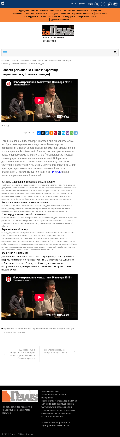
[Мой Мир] (47, 133)
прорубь (70, 328)
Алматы (34, 10)
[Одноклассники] (51, 133)
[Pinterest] (55, 133)
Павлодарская (69, 16)
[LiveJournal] (59, 133)
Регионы (15, 60)
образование (38, 328)
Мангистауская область (51, 16)
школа (22, 332)
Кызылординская (31, 16)
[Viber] (67, 133)
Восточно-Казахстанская (23, 13)
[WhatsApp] (71, 133)
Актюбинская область (31, 60)
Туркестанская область (60, 19)
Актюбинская (69, 10)
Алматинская (82, 10)
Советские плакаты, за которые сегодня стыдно (55, 351)
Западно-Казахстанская (60, 13)
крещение (9, 328)
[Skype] (63, 133)
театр (16, 332)
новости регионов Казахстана (53, 39)
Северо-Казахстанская (87, 16)
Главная (5, 60)
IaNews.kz (55, 171)
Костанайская (101, 13)
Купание (19, 328)
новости (27, 328)
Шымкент (44, 10)
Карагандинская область (82, 13)
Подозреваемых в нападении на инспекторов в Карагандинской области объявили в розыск (22, 354)
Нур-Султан (24, 10)
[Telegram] (76, 133)
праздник (61, 328)
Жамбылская (41, 13)
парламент (51, 328)
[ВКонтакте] (39, 133)
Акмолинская (55, 10)
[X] (43, 133)
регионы (8, 332)
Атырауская (96, 10)
